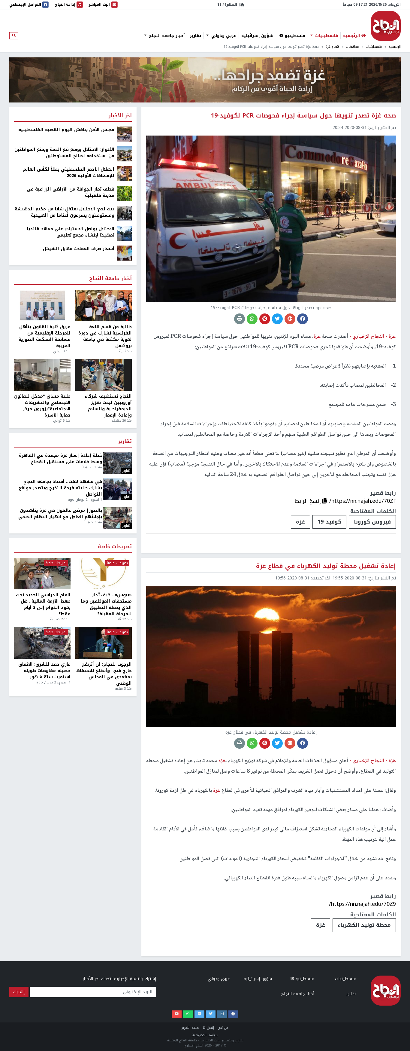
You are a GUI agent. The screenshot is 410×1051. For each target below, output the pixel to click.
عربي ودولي (223, 35)
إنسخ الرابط (308, 501)
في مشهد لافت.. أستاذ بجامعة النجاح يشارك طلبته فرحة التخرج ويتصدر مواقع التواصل (60, 487)
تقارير (195, 35)
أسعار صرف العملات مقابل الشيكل (78, 249)
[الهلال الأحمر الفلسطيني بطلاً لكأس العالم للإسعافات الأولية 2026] (124, 174)
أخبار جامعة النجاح (166, 35)
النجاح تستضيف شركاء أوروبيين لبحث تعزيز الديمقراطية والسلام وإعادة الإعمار (108, 405)
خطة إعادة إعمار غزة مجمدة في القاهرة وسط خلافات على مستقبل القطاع (60, 458)
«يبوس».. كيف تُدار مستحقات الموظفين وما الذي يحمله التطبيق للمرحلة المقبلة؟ (106, 604)
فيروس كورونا (372, 522)
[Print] (239, 318)
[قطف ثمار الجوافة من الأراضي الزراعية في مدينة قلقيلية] (124, 193)
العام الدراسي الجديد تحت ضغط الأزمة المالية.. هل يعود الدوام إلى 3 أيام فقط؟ (43, 604)
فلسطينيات (326, 35)
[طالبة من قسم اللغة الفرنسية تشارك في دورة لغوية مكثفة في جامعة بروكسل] (103, 306)
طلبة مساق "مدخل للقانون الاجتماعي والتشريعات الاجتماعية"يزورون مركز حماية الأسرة (42, 405)
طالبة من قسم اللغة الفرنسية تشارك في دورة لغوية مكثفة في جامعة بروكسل (105, 336)
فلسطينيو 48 (292, 35)
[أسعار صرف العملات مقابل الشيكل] (124, 253)
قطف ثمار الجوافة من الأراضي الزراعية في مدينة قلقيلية (70, 192)
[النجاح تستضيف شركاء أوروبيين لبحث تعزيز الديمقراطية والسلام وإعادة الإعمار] (103, 375)
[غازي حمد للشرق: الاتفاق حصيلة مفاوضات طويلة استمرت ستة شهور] (42, 643)
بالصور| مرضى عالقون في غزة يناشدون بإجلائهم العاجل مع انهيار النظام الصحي (60, 513)
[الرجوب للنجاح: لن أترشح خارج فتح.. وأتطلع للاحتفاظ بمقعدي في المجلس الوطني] (103, 643)
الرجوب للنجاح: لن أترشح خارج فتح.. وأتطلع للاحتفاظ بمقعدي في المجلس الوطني (104, 673)
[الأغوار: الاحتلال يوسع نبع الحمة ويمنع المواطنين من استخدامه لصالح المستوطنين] (124, 154)
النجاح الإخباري (386, 26)
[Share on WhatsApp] (252, 318)
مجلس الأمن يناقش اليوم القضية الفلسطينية (66, 130)
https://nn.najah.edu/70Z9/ (362, 904)
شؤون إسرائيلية (257, 35)
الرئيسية (394, 47)
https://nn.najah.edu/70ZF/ (362, 501)
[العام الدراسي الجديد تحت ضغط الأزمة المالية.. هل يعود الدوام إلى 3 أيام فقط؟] (42, 574)
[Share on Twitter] (277, 318)
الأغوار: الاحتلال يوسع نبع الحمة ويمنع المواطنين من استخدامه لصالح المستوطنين (64, 152)
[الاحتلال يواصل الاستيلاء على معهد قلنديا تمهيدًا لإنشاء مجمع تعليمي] (124, 233)
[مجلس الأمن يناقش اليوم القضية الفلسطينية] (124, 134)
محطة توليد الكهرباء (364, 925)
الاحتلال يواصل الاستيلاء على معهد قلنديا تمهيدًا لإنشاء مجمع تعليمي (70, 232)
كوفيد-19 (329, 522)
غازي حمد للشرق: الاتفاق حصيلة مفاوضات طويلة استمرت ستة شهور (44, 670)
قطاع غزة (332, 47)
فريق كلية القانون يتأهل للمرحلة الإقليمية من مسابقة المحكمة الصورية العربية (45, 336)
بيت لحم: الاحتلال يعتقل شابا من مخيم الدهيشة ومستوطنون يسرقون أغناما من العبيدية (64, 212)
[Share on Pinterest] (264, 318)
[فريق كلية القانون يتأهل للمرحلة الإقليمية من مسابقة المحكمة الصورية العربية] (42, 306)
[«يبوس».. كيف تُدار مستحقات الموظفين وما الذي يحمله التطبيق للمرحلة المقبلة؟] (103, 574)
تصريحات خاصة (115, 547)
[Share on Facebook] (302, 318)
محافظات (352, 47)
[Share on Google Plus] (290, 318)
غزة (300, 522)
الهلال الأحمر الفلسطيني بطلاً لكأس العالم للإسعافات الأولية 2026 (68, 172)
